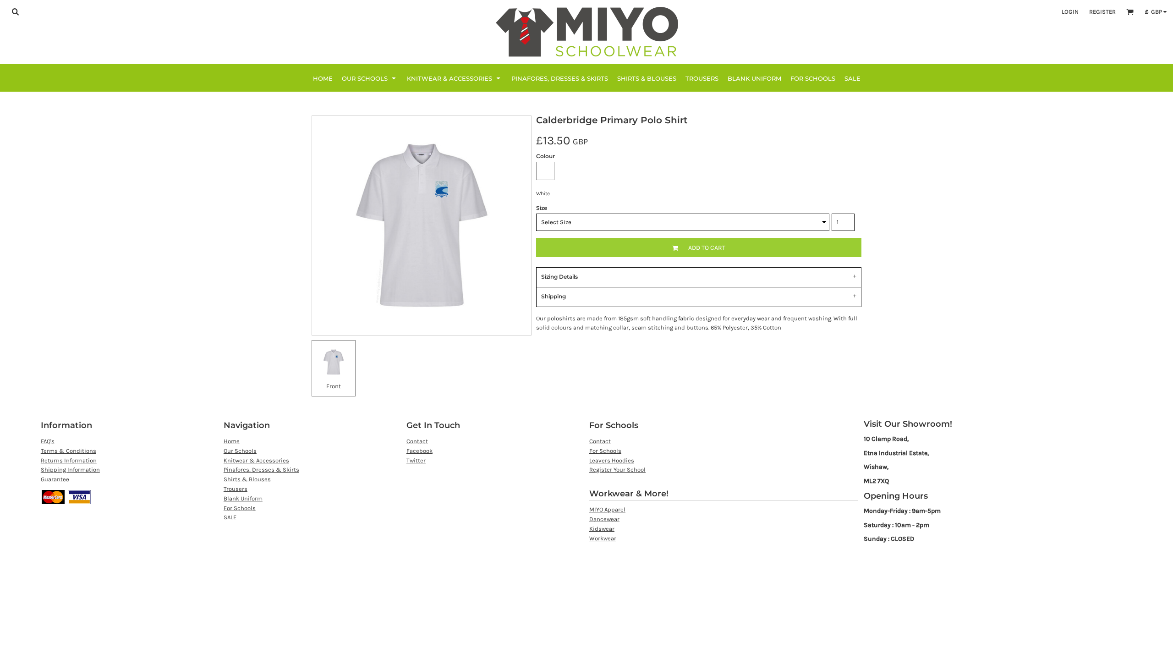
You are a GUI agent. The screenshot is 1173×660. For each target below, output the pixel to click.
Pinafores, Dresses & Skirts (261, 469)
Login (1070, 11)
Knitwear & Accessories (256, 460)
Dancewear (604, 519)
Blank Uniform (243, 498)
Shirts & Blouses (247, 479)
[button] (15, 11)
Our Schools (240, 450)
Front (333, 386)
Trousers (235, 488)
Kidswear (601, 528)
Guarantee (55, 479)
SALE (230, 517)
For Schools (240, 508)
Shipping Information (70, 469)
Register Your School (617, 469)
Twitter (416, 460)
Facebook (419, 450)
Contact (417, 441)
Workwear (602, 538)
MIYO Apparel (607, 509)
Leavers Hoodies (611, 460)
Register (1102, 11)
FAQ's (48, 441)
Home (232, 441)
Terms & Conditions (68, 450)
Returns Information (69, 460)
